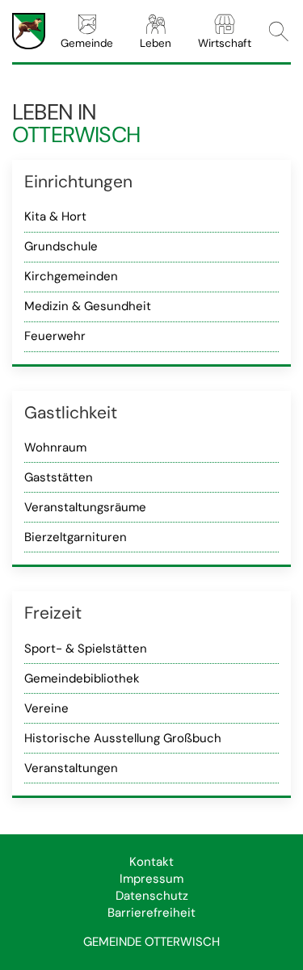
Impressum (151, 879)
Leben (155, 43)
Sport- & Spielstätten (85, 648)
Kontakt (151, 862)
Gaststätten (58, 477)
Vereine (46, 708)
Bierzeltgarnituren (75, 537)
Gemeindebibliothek (82, 678)
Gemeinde (87, 43)
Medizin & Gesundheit (87, 306)
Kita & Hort (55, 216)
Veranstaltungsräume (85, 507)
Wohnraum (55, 447)
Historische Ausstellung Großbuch (122, 738)
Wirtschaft (224, 43)
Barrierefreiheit (151, 913)
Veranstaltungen (71, 768)
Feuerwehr (55, 336)
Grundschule (61, 246)
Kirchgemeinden (71, 276)
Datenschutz (152, 896)
